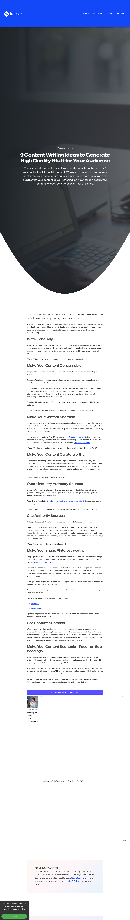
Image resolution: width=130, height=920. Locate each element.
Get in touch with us (80, 878)
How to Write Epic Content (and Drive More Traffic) (62, 781)
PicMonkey (35, 603)
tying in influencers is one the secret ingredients (66, 501)
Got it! (14, 916)
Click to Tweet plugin (82, 442)
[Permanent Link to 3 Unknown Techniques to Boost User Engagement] (32, 707)
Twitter (77, 881)
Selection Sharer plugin (78, 437)
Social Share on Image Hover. (41, 562)
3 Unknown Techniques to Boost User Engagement (32, 716)
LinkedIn (68, 881)
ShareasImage (36, 608)
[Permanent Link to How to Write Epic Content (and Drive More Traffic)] (80, 697)
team (37, 875)
